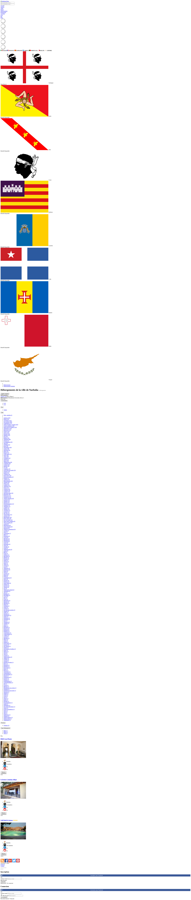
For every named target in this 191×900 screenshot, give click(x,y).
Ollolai (6, 693)
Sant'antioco (8, 447)
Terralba (6, 547)
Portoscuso (7, 495)
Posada (6, 478)
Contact (2, 866)
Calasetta (7, 474)
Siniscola (7, 450)
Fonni (6, 553)
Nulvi (6, 579)
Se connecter (10, 883)
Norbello (6, 689)
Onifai (6, 694)
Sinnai (6, 461)
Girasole (6, 573)
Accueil (2, 5)
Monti (6, 604)
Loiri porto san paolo (10, 470)
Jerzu (6, 532)
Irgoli (6, 576)
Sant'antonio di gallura (10, 649)
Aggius (6, 524)
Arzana (6, 661)
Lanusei (6, 512)
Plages (2, 9)
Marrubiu (7, 538)
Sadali (6, 704)
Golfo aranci (8, 454)
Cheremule (7, 671)
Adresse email (4, 878)
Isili (5, 684)
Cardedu (7, 491)
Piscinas (6, 559)
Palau (6, 451)
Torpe (6, 432)
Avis (2, 15)
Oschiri (6, 608)
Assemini (7, 510)
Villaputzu (7, 486)
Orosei (7, 431)
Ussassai (7, 505)
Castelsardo (8, 423)
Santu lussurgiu (8, 526)
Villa (5, 733)
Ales (5, 592)
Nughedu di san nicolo (10, 690)
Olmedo (7, 501)
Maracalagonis (8, 481)
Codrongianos (8, 634)
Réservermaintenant (3, 773)
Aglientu (7, 479)
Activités (3, 13)
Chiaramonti (7, 673)
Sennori (6, 561)
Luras (6, 599)
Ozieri (6, 542)
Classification (4, 400)
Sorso (6, 455)
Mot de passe (4, 880)
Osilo (6, 641)
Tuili (5, 624)
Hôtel (6, 732)
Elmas (6, 571)
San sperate (7, 646)
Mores (6, 639)
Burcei (6, 670)
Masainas (7, 540)
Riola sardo (7, 518)
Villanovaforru (8, 657)
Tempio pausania (9, 498)
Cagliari (7, 465)
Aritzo (6, 551)
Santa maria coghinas (9, 521)
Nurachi (6, 580)
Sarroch (6, 502)
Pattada (6, 642)
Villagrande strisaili (9, 589)
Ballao (6, 626)
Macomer (7, 556)
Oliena (6, 483)
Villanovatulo (8, 718)
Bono (6, 669)
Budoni (6, 438)
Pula (6, 436)
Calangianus (7, 632)
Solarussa (7, 618)
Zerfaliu (6, 659)
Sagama (6, 645)
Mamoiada (7, 600)
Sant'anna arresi (8, 493)
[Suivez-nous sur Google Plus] (10, 862)
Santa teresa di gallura (10, 427)
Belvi (6, 663)
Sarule (6, 708)
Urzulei (6, 655)
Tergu (6, 545)
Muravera (7, 430)
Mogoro (6, 686)
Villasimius (8, 428)
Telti (6, 443)
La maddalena (8, 442)
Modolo (6, 557)
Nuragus (6, 692)
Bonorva (6, 628)
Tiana (6, 710)
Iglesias (6, 466)
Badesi (6, 473)
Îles (1, 16)
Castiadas (7, 469)
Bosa (6, 446)
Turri (6, 654)
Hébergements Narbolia (9, 386)
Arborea (7, 516)
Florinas (6, 680)
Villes (2, 8)
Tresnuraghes (8, 514)
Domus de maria (9, 477)
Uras (5, 567)
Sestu (6, 563)
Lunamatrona (7, 577)
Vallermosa (7, 714)
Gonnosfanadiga (8, 682)
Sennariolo (7, 544)
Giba (6, 572)
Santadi (6, 611)
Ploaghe (6, 701)
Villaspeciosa (8, 462)
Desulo (6, 675)
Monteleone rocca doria (10, 688)
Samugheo (7, 705)
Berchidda (7, 595)
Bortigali (6, 630)
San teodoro (8, 422)
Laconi (6, 685)
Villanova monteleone (10, 529)
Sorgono (6, 585)
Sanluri (6, 647)
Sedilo (6, 612)
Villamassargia (8, 549)
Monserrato (7, 525)
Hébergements (4, 11)
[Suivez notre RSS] (2, 862)
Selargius (7, 528)
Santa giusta (7, 583)
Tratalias (6, 623)
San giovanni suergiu (9, 610)
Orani (6, 696)
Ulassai (6, 565)
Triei (5, 653)
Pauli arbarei (7, 643)
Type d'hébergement (5, 728)
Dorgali (7, 434)
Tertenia (7, 509)
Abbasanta (7, 591)
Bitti (5, 552)
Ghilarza (6, 555)
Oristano (7, 471)
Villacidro (7, 568)
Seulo (6, 650)
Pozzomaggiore (8, 702)
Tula (5, 713)
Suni (5, 620)
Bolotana (6, 666)
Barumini (7, 627)
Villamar (6, 716)
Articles (2, 7)
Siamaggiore (7, 615)
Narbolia (6, 606)
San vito (7, 513)
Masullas (6, 638)
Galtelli (6, 508)
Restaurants (3, 12)
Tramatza (7, 622)
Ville (2, 412)
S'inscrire (12, 898)
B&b (6, 730)
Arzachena (7, 420)
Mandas (6, 602)
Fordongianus (8, 681)
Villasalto (7, 506)
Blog (2, 17)
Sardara (6, 584)
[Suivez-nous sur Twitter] (14, 862)
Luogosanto (7, 533)
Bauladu (6, 594)
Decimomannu (8, 674)
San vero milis (8, 520)
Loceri (6, 537)
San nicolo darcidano (9, 706)
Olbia (6, 419)
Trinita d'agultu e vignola (11, 424)
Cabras (6, 448)
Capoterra (7, 458)
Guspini (6, 530)
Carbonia (7, 490)
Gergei (6, 637)
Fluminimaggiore (9, 504)
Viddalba (7, 444)
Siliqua (6, 651)
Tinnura (6, 587)
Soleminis (7, 619)
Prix (2, 407)
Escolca (6, 678)
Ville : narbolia (8, 415)
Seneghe (6, 614)
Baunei (6, 452)
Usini (6, 548)
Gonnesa (7, 489)
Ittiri (5, 598)
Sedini (6, 560)
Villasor (6, 658)
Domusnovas (7, 677)
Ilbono (6, 575)
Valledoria (7, 439)
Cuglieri (7, 485)
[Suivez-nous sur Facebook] (6, 862)
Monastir (6, 603)
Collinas (6, 635)
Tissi (5, 712)
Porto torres (7, 475)
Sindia (6, 616)
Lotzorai (7, 499)
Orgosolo (7, 541)
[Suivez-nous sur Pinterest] (18, 862)
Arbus (6, 457)
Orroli (6, 607)
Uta (5, 588)
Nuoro (6, 487)
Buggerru (7, 536)
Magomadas (8, 517)
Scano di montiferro (9, 709)
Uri (5, 467)
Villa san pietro (8, 522)
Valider (5, 410)
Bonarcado (7, 667)
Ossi (5, 697)
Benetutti (6, 665)
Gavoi (6, 596)
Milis (6, 534)
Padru (6, 700)
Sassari (6, 440)
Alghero (7, 418)
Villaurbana (7, 720)
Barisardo (7, 494)
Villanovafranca (8, 717)
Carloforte (7, 463)
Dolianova (7, 569)
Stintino (7, 435)
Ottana (6, 698)
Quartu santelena (9, 426)
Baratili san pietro (9, 662)
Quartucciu (7, 497)
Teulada (7, 482)
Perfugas (6, 581)
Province (3, 722)
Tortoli (6, 459)
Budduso (6, 631)
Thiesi (6, 564)
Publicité (3, 864)
